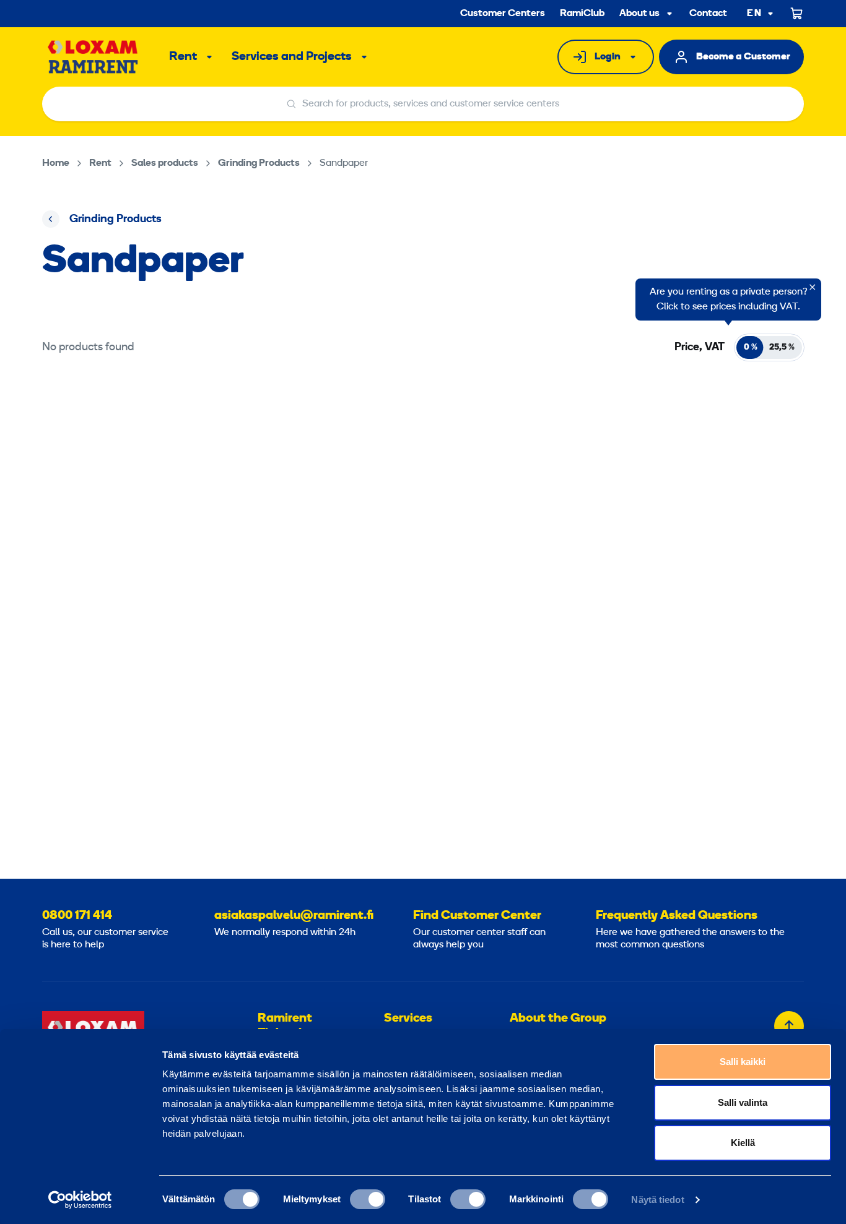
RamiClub (582, 14)
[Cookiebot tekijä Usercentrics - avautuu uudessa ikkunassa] (80, 1200)
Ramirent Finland (285, 1026)
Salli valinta (742, 1102)
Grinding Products (259, 163)
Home (55, 163)
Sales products (164, 163)
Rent (183, 57)
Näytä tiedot (657, 1199)
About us (639, 14)
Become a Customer (743, 57)
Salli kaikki (742, 1061)
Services (408, 1018)
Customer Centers (502, 14)
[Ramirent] (93, 57)
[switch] (367, 1199)
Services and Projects (292, 57)
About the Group (558, 1018)
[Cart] (797, 13)
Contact (708, 14)
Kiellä (743, 1142)
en (754, 14)
